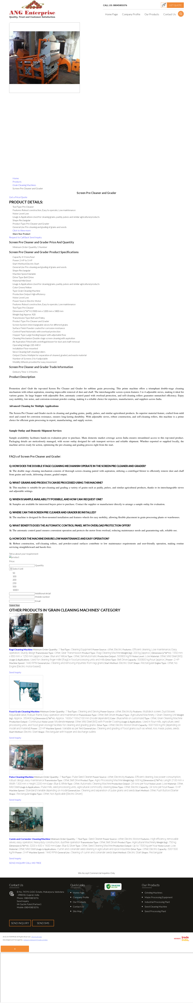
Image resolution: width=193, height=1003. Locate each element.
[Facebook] (113, 895)
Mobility (16, 362)
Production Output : (114, 656)
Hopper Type (19, 334)
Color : (55, 656)
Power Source (19, 301)
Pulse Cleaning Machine (21, 777)
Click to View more (22, 230)
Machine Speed (20, 273)
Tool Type (17, 307)
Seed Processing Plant (155, 911)
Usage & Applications (23, 284)
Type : (82, 656)
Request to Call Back (19, 237)
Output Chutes (20, 355)
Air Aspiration (19, 341)
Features (17, 304)
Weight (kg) (18, 314)
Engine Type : (56, 793)
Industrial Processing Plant (157, 902)
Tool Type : (76, 649)
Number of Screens (22, 358)
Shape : (144, 663)
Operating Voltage (21, 345)
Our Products (152, 14)
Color (15, 287)
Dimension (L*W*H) (22, 311)
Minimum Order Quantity (25, 247)
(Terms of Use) (36, 937)
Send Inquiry (36, 237)
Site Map (77, 911)
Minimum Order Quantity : (46, 649)
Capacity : (147, 659)
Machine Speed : (23, 663)
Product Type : (101, 652)
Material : (166, 656)
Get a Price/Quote (18, 197)
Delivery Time (19, 371)
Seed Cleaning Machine (156, 906)
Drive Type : (116, 659)
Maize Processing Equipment (159, 897)
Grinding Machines (153, 892)
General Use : (71, 663)
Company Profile (131, 14)
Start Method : (118, 663)
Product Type (19, 321)
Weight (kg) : (136, 652)
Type (15, 290)
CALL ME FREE (33, 862)
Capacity (17, 257)
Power (16, 260)
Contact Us (169, 14)
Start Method (19, 263)
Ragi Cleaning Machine (20, 649)
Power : (172, 659)
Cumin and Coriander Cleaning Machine (29, 839)
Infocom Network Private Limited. (35, 940)
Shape (16, 270)
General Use (19, 267)
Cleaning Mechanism (22, 338)
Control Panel (19, 331)
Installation (18, 348)
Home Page (111, 14)
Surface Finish (19, 328)
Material (17, 280)
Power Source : (107, 649)
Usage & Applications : (57, 659)
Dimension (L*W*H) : (72, 718)
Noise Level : (141, 656)
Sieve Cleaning (19, 351)
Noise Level (18, 297)
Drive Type (18, 277)
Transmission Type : (59, 652)
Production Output (22, 294)
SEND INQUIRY (17, 862)
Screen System (20, 324)
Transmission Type (21, 317)
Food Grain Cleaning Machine (24, 711)
